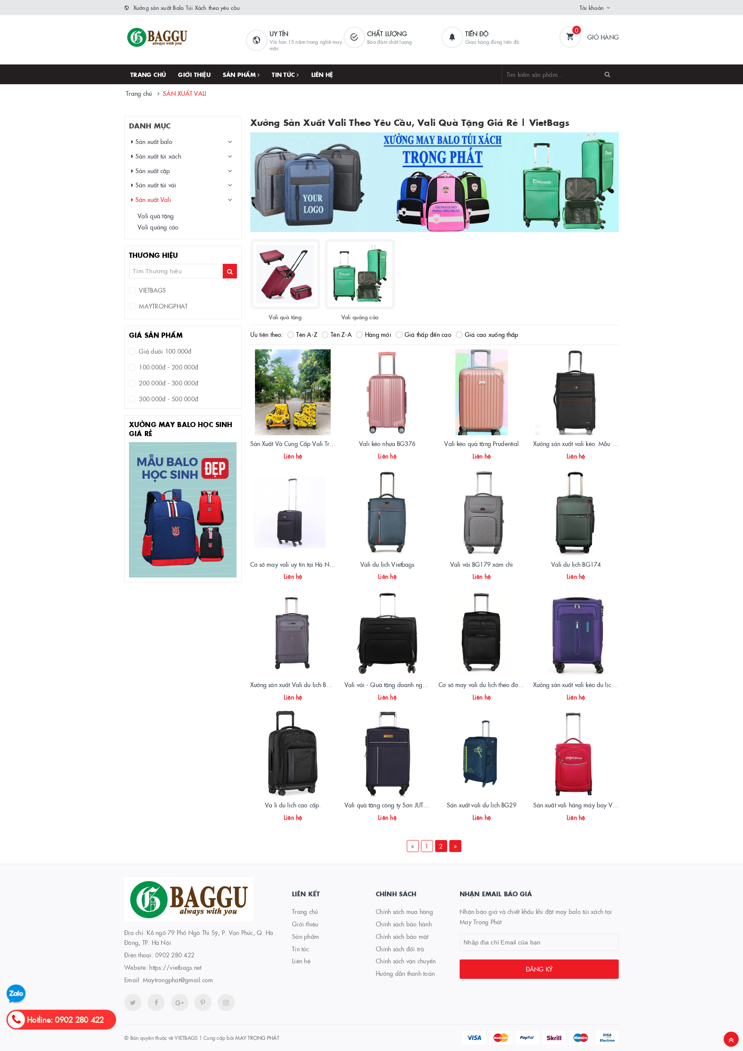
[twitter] (132, 1002)
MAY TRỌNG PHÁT (257, 1037)
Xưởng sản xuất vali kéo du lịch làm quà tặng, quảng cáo (607, 684)
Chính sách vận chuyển (406, 960)
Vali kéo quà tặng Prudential (481, 443)
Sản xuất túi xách (157, 156)
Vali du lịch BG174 (576, 564)
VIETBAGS (151, 290)
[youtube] (203, 1002)
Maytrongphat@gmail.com (178, 979)
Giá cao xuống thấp (492, 334)
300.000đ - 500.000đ (167, 398)
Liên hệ (322, 74)
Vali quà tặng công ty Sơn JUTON (388, 804)
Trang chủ (148, 74)
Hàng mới (378, 334)
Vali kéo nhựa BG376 (387, 443)
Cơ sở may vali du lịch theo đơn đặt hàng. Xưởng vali (508, 684)
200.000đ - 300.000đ (167, 383)
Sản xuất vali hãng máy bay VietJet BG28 (587, 804)
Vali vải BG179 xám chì (481, 564)
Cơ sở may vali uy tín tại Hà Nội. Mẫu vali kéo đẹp (317, 564)
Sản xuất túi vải (154, 184)
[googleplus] (179, 1002)
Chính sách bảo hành (404, 924)
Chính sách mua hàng (404, 911)
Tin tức (284, 74)
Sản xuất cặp (151, 170)
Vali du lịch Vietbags (387, 564)
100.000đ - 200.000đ (167, 367)
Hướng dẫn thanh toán (405, 973)
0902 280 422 (174, 954)
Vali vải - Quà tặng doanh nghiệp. (390, 684)
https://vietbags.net (175, 967)
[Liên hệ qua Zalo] (16, 994)
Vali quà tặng (156, 215)
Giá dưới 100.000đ (164, 351)
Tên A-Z (306, 334)
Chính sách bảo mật (402, 936)
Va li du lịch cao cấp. (293, 804)
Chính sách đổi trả (400, 948)
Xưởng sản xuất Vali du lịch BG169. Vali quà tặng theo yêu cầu (333, 684)
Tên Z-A (341, 334)
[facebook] (156, 1002)
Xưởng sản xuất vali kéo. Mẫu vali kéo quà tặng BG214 (605, 443)
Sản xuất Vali (152, 199)
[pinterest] (226, 1002)
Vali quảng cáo (158, 227)
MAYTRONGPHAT (162, 306)
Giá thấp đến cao (428, 334)
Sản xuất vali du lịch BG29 (481, 804)
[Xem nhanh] (302, 457)
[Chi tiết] (281, 457)
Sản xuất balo (152, 141)
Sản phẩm (240, 74)
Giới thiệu (194, 74)
